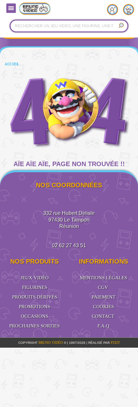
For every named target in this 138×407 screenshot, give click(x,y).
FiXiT (115, 342)
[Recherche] (121, 26)
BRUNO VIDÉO (51, 342)
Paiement (104, 297)
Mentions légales (103, 277)
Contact (103, 316)
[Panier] (130, 8)
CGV (103, 287)
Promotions (34, 306)
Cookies (103, 306)
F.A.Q (103, 325)
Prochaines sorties (34, 325)
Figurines (34, 287)
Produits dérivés (34, 297)
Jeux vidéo (35, 277)
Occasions (34, 316)
